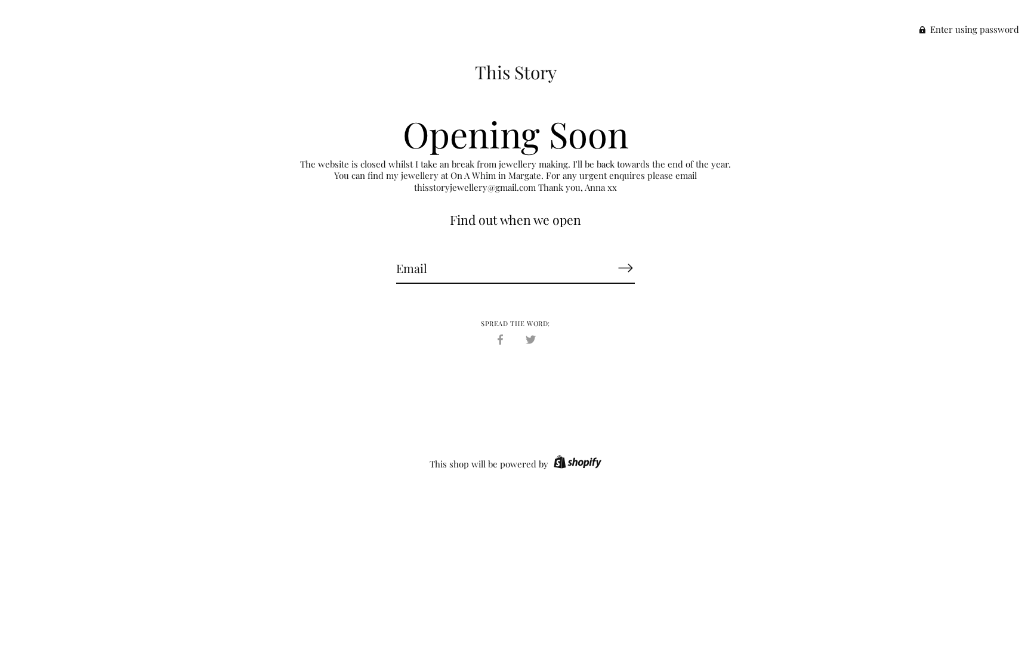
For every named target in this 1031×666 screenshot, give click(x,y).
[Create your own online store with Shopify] (576, 464)
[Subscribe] (625, 267)
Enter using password (973, 29)
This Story (516, 72)
